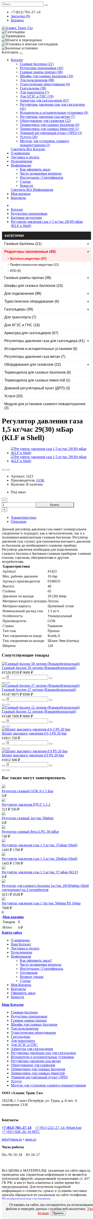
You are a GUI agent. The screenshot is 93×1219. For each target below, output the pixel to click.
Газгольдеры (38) (33, 88)
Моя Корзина (21, 985)
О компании (20, 153)
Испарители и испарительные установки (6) (54, 112)
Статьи (25, 181)
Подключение (21, 161)
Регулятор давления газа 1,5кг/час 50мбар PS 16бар (41, 903)
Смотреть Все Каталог (28, 149)
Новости (26, 185)
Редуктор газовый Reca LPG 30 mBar (30, 831)
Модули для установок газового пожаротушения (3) (44, 143)
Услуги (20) (28, 137)
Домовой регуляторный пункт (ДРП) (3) (51, 133)
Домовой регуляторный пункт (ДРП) (39, 1077)
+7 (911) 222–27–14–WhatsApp (58, 1128)
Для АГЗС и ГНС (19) (36, 96)
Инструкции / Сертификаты (41, 177)
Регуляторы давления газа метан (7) (47, 117)
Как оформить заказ (35, 169)
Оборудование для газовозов (33, 1065)
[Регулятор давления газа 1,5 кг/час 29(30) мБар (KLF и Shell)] (51, 453)
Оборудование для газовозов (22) (45, 121)
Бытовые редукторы (26, 217)
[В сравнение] (8, 469)
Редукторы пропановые (29, 213)
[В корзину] (51, 678)
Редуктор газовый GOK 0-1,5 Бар (27, 791)
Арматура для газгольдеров (32, 1049)
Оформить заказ (23, 993)
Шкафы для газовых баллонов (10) (46, 76)
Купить (55, 505)
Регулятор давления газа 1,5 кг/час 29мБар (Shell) (39, 859)
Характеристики (23, 517)
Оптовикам (28, 973)
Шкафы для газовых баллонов (34, 1024)
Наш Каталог (21, 944)
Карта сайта (12, 932)
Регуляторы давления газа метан (36, 1061)
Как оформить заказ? (36, 960)
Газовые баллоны (24, 1012)
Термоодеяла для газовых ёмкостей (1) (49, 129)
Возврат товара (31, 977)
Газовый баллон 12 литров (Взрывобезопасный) (39, 711)
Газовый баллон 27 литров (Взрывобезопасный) (39, 690)
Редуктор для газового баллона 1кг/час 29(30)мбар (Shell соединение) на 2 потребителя (45, 888)
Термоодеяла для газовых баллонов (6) (49, 125)
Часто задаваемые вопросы (40, 173)
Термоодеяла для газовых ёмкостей (38, 1073)
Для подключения (24, 1028)
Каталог (17, 60)
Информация (21, 165)
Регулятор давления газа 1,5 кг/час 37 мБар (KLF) (40, 872)
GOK (40, 480)
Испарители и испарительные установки (42, 1057)
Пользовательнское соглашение (26, 1199)
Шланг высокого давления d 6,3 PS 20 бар (34, 733)
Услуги (16, 1081)
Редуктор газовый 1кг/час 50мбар (27, 818)
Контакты (18, 198)
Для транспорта (23, 1041)
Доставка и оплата (25, 157)
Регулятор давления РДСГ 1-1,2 (26, 804)
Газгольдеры (20, 1037)
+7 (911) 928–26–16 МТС (21, 1132)
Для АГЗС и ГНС (24, 1045)
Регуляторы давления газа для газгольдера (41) (44, 341)
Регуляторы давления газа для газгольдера (43, 1053)
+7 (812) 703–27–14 (16, 1128)
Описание (18, 521)
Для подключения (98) (37, 80)
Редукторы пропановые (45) (41, 68)
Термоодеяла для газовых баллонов (38, 1069)
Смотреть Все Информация (32, 190)
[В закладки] (3, 469)
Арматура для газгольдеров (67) (44, 100)
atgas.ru (30, 1139)
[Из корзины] (3, 678)
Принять (58, 1213)
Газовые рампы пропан (29, 1020)
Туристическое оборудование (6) (45, 84)
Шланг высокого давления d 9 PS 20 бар (33, 755)
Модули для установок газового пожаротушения (48, 1085)
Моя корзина (20, 194)
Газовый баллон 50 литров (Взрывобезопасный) (39, 668)
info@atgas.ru (12, 1139)
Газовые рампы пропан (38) (41, 72)
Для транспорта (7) (34, 92)
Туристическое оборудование (33, 1032)
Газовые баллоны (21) (36, 64)
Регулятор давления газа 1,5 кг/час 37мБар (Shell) (39, 845)
